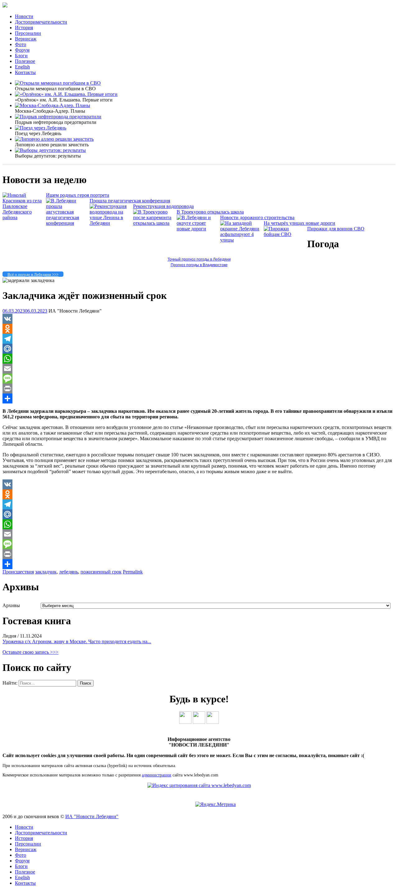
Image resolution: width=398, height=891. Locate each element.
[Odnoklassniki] (199, 329)
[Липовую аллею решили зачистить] (54, 139)
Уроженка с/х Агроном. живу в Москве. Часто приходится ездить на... (76, 641)
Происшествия (18, 571)
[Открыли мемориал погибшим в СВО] (58, 83)
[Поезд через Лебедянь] (40, 127)
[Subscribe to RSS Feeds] (212, 722)
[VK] (199, 319)
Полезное (25, 61)
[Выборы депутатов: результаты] (50, 150)
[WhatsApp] (199, 359)
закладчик (46, 571)
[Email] (199, 369)
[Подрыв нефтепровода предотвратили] (58, 116)
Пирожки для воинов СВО (335, 228)
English (22, 66)
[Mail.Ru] (199, 349)
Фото (20, 44)
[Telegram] (199, 339)
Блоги (21, 55)
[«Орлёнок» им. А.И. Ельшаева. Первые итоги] (66, 94)
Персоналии (28, 33)
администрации (156, 775)
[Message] (199, 379)
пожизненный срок (101, 571)
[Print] (199, 389)
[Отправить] (199, 398)
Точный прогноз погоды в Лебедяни (199, 259)
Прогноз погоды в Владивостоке (199, 265)
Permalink (133, 571)
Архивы (11, 605)
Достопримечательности (41, 22)
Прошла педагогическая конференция (130, 200)
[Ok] (199, 722)
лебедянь (68, 571)
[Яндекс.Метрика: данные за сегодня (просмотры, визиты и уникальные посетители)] (215, 804)
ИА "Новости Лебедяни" (91, 816)
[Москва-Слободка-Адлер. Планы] (52, 105)
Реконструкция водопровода (163, 206)
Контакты (25, 72)
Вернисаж (25, 38)
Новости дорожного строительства (257, 217)
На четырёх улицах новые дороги (299, 223)
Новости (24, 16)
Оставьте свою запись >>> (30, 652)
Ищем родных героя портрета (77, 195)
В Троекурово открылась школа (210, 211)
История (24, 27)
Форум (22, 50)
